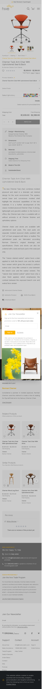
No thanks (20, 332)
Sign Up (9, 332)
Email (7, 326)
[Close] (38, 313)
